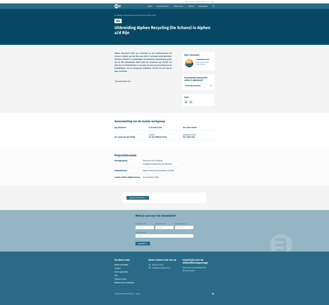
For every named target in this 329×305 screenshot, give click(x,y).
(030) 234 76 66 (202, 64)
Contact (117, 268)
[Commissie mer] (117, 6)
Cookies (138, 294)
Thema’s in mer (120, 279)
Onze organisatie (121, 272)
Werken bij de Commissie (124, 283)
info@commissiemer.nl (161, 268)
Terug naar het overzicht (136, 198)
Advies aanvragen (121, 265)
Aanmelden (141, 243)
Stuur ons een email (202, 62)
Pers (116, 275)
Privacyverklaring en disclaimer (124, 294)
